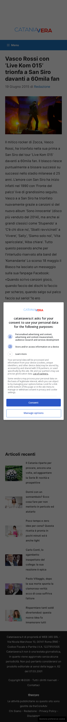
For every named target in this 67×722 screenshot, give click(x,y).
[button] (33, 354)
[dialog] (33, 361)
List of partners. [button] (40, 373)
